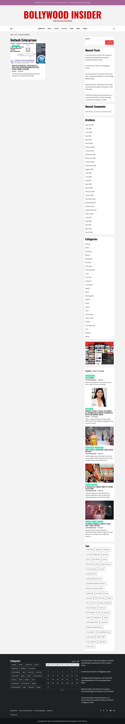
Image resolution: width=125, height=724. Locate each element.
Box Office (89, 564)
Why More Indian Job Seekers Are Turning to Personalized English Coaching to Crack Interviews (99, 87)
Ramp (87, 303)
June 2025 (88, 177)
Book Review (96, 559)
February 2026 (90, 147)
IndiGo (109, 598)
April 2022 (88, 229)
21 (67, 679)
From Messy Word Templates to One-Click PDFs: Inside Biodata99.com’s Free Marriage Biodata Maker (99, 76)
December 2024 (90, 199)
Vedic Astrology (91, 642)
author (88, 554)
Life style (64, 28)
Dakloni (101, 569)
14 (67, 676)
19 (57, 679)
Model (72, 28)
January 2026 (89, 151)
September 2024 (90, 210)
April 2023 (88, 225)
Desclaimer (13, 710)
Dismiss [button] (88, 2)
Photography (89, 296)
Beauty (56, 28)
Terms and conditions (26, 710)
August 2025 (89, 169)
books (105, 559)
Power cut (102, 608)
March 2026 (89, 143)
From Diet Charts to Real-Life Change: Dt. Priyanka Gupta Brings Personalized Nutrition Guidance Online (98, 57)
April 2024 (88, 221)
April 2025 (88, 184)
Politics (87, 300)
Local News (89, 285)
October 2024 (89, 206)
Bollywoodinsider (92, 380)
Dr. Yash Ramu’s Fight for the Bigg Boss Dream (97, 67)
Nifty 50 (94, 603)
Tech (86, 311)
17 (48, 679)
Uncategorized (90, 325)
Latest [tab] (94, 371)
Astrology (88, 251)
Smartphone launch (92, 622)
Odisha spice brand (105, 603)
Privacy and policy (39, 710)
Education (88, 266)
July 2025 (88, 173)
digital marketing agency (93, 579)
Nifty (87, 603)
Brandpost (41, 28)
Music (78, 28)
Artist (50, 28)
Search (87, 39)
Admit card (89, 549)
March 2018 (89, 232)
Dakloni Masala (91, 574)
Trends (85, 28)
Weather (88, 333)
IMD (106, 593)
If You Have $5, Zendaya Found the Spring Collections (99, 488)
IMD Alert (89, 598)
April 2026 (88, 140)
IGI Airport (99, 593)
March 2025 (89, 188)
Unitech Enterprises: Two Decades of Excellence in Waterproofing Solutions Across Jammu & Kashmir (25, 67)
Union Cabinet (101, 637)
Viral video (102, 642)
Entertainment (90, 270)
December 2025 (90, 155)
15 (72, 676)
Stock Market (90, 632)
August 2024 (89, 214)
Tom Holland (90, 637)
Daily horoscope (91, 569)
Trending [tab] (100, 371)
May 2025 (88, 180)
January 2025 (89, 195)
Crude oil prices (106, 564)
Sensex (88, 617)
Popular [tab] (88, 371)
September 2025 (90, 166)
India (87, 274)
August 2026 (89, 125)
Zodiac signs (90, 646)
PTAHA (99, 612)
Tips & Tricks (89, 318)
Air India (98, 549)
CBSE (97, 564)
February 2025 (90, 192)
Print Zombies (90, 612)
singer (106, 617)
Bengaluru (97, 554)
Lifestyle (88, 281)
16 (77, 676)
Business (88, 262)
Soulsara (104, 622)
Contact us (13, 715)
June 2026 (88, 132)
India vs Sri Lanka (100, 598)
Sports (87, 307)
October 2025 (89, 162)
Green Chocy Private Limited (94, 588)
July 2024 (88, 217)
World (87, 337)
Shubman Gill (97, 617)
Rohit (15, 71)
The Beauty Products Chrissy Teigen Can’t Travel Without (98, 525)
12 (57, 676)
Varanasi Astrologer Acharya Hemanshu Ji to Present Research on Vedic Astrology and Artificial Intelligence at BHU (98, 97)
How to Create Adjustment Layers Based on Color (99, 451)
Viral (86, 329)
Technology (89, 314)
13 (62, 676)
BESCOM (105, 554)
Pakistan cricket (91, 608)
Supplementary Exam (104, 632)
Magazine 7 (74, 721)
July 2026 (88, 129)
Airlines (87, 244)
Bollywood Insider (62, 14)
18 (53, 679)
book (88, 559)
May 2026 (88, 136)
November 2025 (90, 158)
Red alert (106, 612)
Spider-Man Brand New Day (94, 627)
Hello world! (107, 112)
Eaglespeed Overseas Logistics (95, 583)
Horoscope (90, 593)
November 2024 (90, 203)
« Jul (61, 690)
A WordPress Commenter (93, 112)
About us (50, 710)
